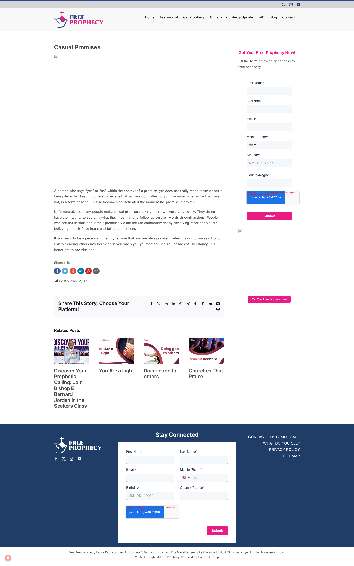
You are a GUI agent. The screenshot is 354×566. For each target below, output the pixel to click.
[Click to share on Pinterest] (88, 271)
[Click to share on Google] (73, 271)
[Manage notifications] (8, 558)
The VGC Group (208, 557)
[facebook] (56, 459)
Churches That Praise (206, 374)
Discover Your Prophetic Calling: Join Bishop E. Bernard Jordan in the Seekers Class (70, 388)
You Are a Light (116, 371)
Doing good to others (160, 374)
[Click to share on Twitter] (65, 271)
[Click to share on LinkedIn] (80, 271)
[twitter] (64, 459)
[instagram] (71, 459)
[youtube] (79, 459)
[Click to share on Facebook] (57, 271)
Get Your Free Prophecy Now (269, 299)
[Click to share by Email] (96, 271)
